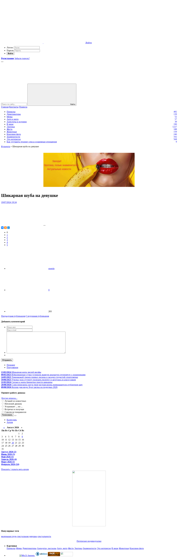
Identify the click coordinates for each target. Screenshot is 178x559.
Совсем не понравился (15, 412)
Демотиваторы (14, 114)
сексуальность (44, 536)
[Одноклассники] (5, 227)
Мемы (10, 117)
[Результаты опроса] (15, 415)
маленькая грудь (9, 536)
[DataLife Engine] (22, 21)
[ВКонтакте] (2, 227)
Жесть (9, 129)
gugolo (51, 268)
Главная (5, 107)
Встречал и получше (14, 409)
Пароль (10, 50)
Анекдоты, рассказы (46, 548)
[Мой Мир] (8, 227)
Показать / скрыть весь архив (15, 469)
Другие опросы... (9, 398)
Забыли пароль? (22, 58)
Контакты (13, 107)
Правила (23, 107)
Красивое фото (14, 134)
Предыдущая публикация (13, 316)
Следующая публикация (37, 316)
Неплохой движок (13, 404)
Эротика (11, 127)
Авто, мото (62, 548)
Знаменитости (13, 137)
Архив (10, 422)
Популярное (12, 367)
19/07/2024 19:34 (9, 202)
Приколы (11, 111)
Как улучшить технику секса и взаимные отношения (32, 142)
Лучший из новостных (15, 401)
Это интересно (14, 139)
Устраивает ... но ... (13, 406)
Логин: (10, 47)
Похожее (11, 365)
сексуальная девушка (27, 536)
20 (13, 443)
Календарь (12, 420)
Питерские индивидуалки (89, 541)
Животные (12, 132)
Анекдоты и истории (17, 122)
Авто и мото (12, 119)
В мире (10, 124)
